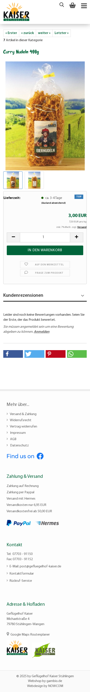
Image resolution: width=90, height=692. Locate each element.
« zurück (27, 33)
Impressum (17, 433)
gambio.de (54, 681)
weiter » (44, 33)
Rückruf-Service (20, 581)
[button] (13, 354)
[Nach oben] (78, 685)
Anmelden (41, 332)
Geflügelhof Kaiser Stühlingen (53, 676)
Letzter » (62, 33)
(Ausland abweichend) (53, 203)
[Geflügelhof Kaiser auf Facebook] (25, 455)
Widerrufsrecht (20, 420)
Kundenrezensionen (23, 295)
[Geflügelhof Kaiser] (16, 11)
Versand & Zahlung (22, 414)
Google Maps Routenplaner (30, 634)
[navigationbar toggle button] (83, 5)
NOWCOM (55, 686)
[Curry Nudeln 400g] (45, 115)
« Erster (11, 33)
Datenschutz (19, 445)
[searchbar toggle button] (61, 5)
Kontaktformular (21, 573)
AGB (12, 439)
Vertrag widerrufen (23, 426)
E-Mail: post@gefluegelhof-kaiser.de (35, 566)
